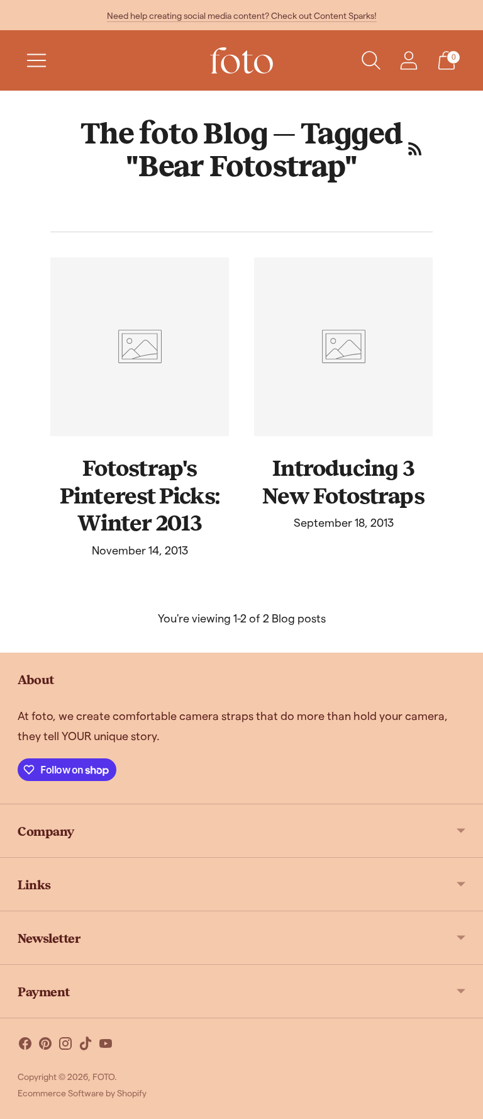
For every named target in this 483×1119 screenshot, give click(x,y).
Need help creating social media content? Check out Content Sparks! (242, 15)
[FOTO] (241, 60)
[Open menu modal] (36, 60)
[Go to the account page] (408, 60)
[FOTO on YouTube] (105, 1045)
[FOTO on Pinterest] (45, 1045)
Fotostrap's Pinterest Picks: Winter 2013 (139, 494)
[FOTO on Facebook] (25, 1045)
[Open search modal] (371, 60)
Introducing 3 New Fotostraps (343, 481)
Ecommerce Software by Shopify (82, 1093)
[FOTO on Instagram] (65, 1045)
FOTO (103, 1076)
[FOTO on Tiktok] (85, 1045)
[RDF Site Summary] (415, 148)
